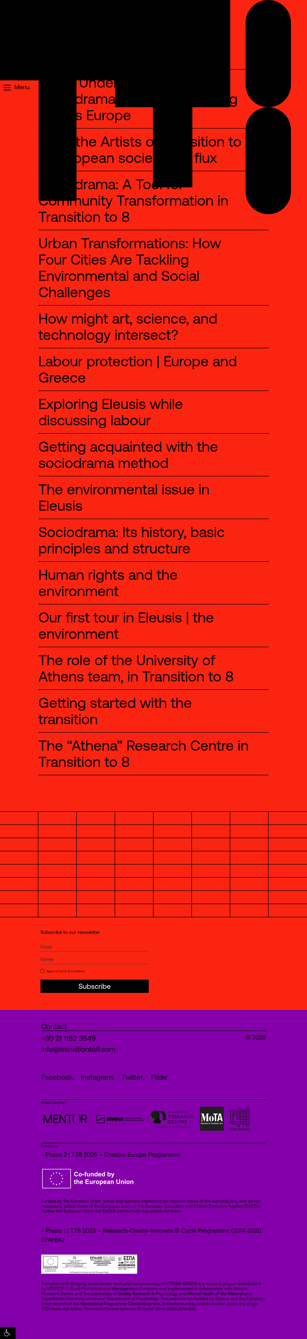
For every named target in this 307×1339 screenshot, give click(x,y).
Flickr (159, 1077)
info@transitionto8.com (78, 1049)
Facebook (57, 1077)
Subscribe (94, 986)
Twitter (132, 1077)
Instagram (97, 1077)
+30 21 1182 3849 (68, 1038)
